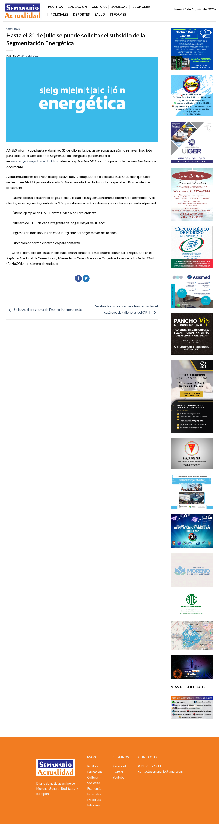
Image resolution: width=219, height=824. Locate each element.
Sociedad (119, 7)
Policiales (59, 14)
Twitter (118, 772)
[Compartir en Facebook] (78, 278)
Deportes (81, 14)
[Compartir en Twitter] (86, 278)
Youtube (118, 777)
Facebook (120, 766)
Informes (118, 14)
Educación (77, 7)
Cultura (99, 7)
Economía (141, 7)
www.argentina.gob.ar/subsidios (34, 161)
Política (55, 7)
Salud (100, 14)
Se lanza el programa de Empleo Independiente (47, 310)
